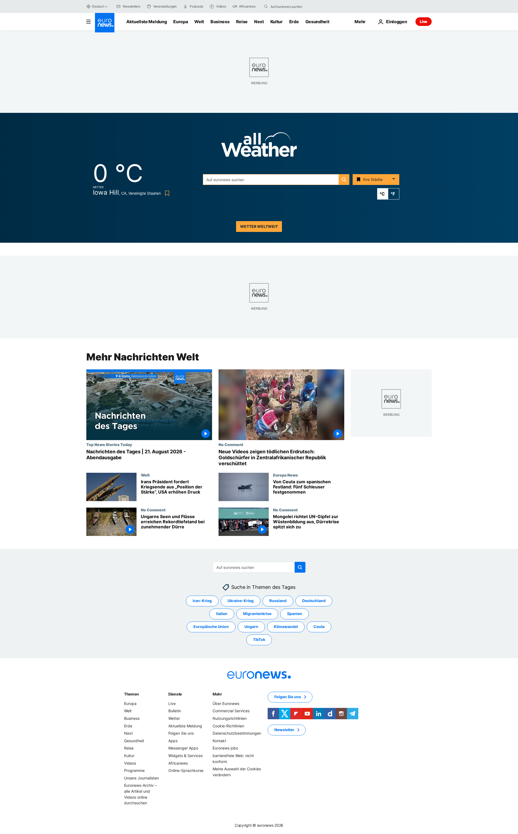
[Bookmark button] (166, 193)
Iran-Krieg (202, 600)
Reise (242, 21)
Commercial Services (231, 710)
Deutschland (314, 600)
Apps (173, 740)
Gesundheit (317, 21)
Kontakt (219, 740)
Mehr (217, 694)
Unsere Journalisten (141, 778)
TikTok (259, 639)
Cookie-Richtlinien (228, 725)
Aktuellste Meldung (146, 21)
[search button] (266, 6)
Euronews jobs (225, 748)
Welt (199, 21)
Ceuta (319, 626)
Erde (294, 21)
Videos (130, 763)
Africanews (178, 763)
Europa (180, 21)
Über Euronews (226, 703)
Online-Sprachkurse (185, 770)
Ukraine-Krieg (240, 600)
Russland (278, 600)
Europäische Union (211, 626)
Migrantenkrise (257, 613)
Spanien (294, 613)
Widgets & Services (185, 755)
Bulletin (174, 710)
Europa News (285, 475)
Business (219, 21)
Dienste (175, 694)
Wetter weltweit (259, 226)
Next (259, 21)
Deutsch (98, 6)
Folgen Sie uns (181, 733)
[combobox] (293, 6)
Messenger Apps (183, 748)
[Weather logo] (259, 146)
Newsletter (284, 729)
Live (423, 21)
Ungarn (251, 626)
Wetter (174, 718)
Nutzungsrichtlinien (230, 718)
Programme (134, 770)
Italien (221, 613)
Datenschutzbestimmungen (237, 733)
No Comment (231, 444)
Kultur (276, 21)
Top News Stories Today (109, 444)
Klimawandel (286, 626)
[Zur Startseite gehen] (104, 22)
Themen (131, 694)
